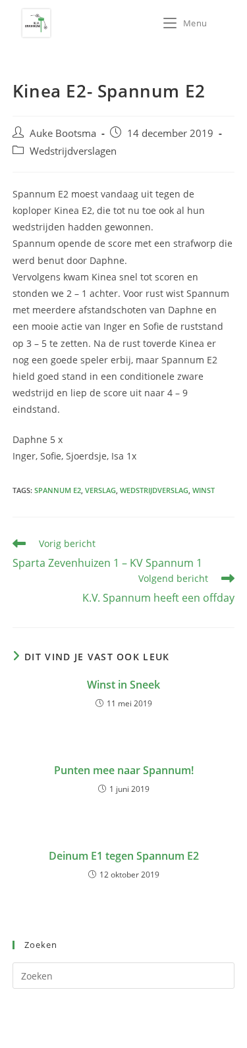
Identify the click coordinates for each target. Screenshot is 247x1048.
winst (203, 490)
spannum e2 (57, 490)
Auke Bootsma (63, 133)
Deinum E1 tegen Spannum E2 (124, 856)
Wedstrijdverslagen (73, 151)
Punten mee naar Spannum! (124, 770)
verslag (100, 490)
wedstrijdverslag (154, 490)
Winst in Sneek (123, 684)
